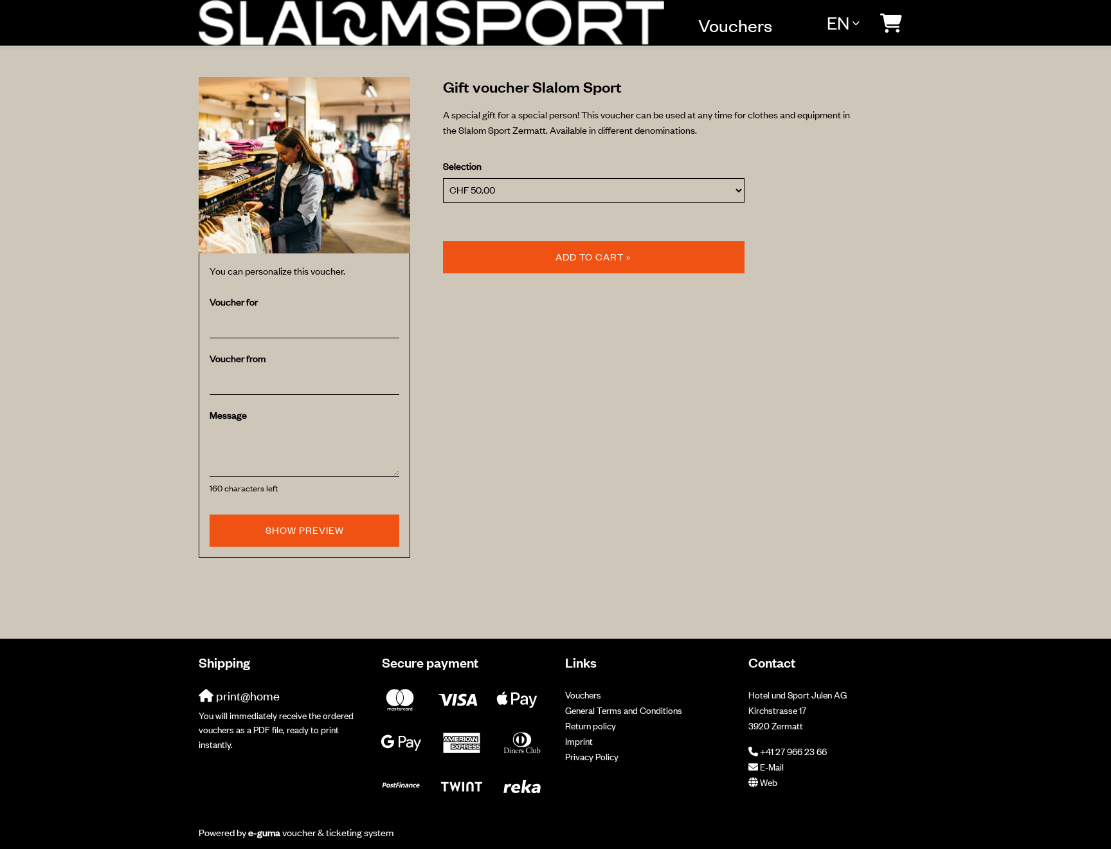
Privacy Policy (592, 756)
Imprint (579, 741)
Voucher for (234, 302)
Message (228, 415)
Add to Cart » (593, 257)
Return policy (590, 725)
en (838, 22)
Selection (462, 166)
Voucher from (238, 358)
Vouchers (735, 25)
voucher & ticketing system (320, 832)
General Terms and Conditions (623, 710)
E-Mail (772, 767)
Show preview (305, 530)
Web (768, 782)
